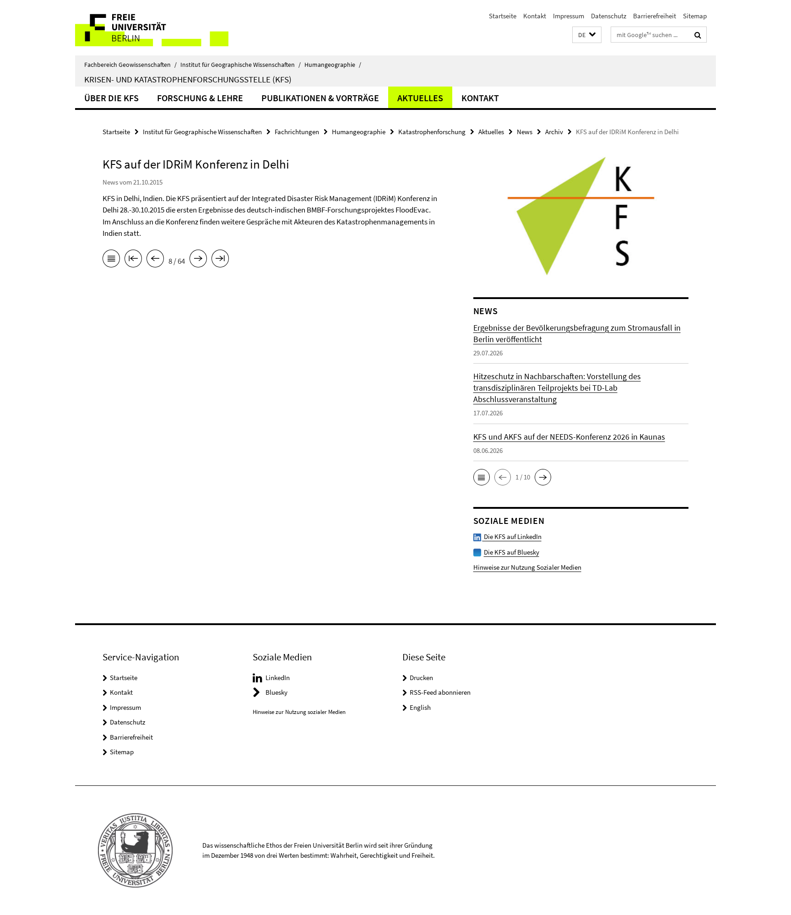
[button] (586, 35)
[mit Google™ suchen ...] (697, 34)
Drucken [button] (421, 677)
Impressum (568, 15)
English (420, 707)
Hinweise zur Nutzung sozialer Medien (299, 712)
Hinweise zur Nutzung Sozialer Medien (527, 567)
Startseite (502, 15)
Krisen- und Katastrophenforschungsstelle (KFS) (188, 79)
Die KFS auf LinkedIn (512, 536)
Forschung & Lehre (200, 97)
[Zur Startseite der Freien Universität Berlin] (151, 27)
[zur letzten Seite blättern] (220, 260)
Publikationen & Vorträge (320, 97)
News (524, 131)
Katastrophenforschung (432, 131)
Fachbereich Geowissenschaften (130, 64)
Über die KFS (111, 97)
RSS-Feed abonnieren (440, 692)
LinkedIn (277, 677)
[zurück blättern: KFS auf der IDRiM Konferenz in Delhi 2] (155, 260)
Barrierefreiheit (654, 15)
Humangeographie (332, 64)
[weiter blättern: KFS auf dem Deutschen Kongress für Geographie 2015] (198, 260)
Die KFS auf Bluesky (511, 552)
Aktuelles (420, 97)
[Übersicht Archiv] (111, 260)
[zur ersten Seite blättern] (133, 260)
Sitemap (695, 15)
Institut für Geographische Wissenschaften (240, 64)
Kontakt (534, 15)
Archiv (554, 131)
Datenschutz (608, 15)
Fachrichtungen (297, 131)
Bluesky (276, 692)
